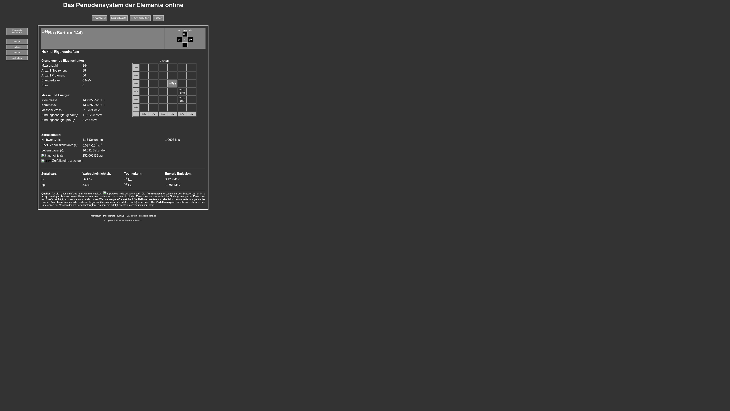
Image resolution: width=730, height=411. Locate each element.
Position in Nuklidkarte (17, 31)
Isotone (16, 52)
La (182, 90)
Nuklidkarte (118, 18)
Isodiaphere (17, 58)
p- (179, 39)
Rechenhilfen (140, 18)
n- (185, 44)
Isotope (16, 41)
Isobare (17, 47)
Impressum (95, 216)
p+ (190, 39)
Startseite (99, 18)
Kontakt (120, 216)
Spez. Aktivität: (54, 155)
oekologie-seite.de (147, 216)
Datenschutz (109, 216)
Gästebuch (132, 216)
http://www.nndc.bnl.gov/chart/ (123, 193)
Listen (158, 18)
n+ (185, 34)
